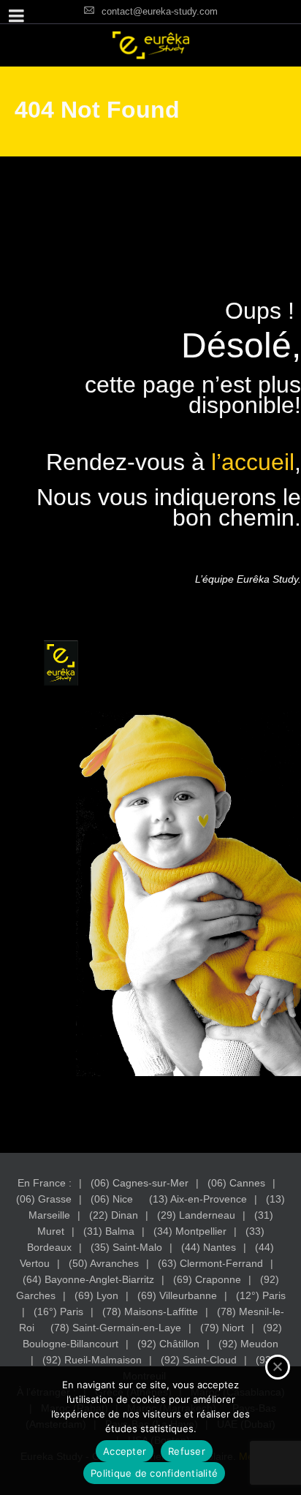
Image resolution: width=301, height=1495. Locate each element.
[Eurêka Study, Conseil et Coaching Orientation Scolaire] (150, 45)
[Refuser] (277, 1367)
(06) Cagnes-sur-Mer (139, 1183)
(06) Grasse (44, 1199)
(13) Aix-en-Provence (198, 1199)
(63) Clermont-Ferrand (210, 1263)
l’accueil (252, 462)
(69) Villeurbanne (177, 1295)
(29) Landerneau (196, 1215)
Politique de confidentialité (154, 1473)
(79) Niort (222, 1327)
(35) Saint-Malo (126, 1247)
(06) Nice (112, 1199)
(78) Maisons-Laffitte (150, 1311)
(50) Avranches (104, 1263)
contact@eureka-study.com (160, 11)
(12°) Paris (261, 1295)
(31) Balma (108, 1231)
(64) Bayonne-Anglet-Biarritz (88, 1279)
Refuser (186, 1451)
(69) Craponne (207, 1279)
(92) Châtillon (168, 1344)
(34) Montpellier (189, 1231)
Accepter (124, 1451)
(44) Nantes (208, 1247)
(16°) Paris (58, 1311)
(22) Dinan (113, 1215)
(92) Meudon (248, 1344)
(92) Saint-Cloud (199, 1360)
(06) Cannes (236, 1183)
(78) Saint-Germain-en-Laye (115, 1327)
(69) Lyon (96, 1295)
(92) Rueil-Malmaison (92, 1360)
